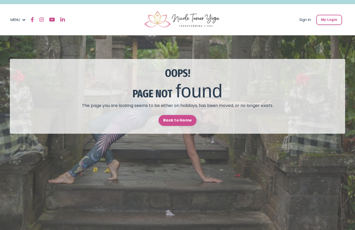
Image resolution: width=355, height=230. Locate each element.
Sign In (305, 19)
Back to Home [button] (177, 120)
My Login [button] (329, 19)
